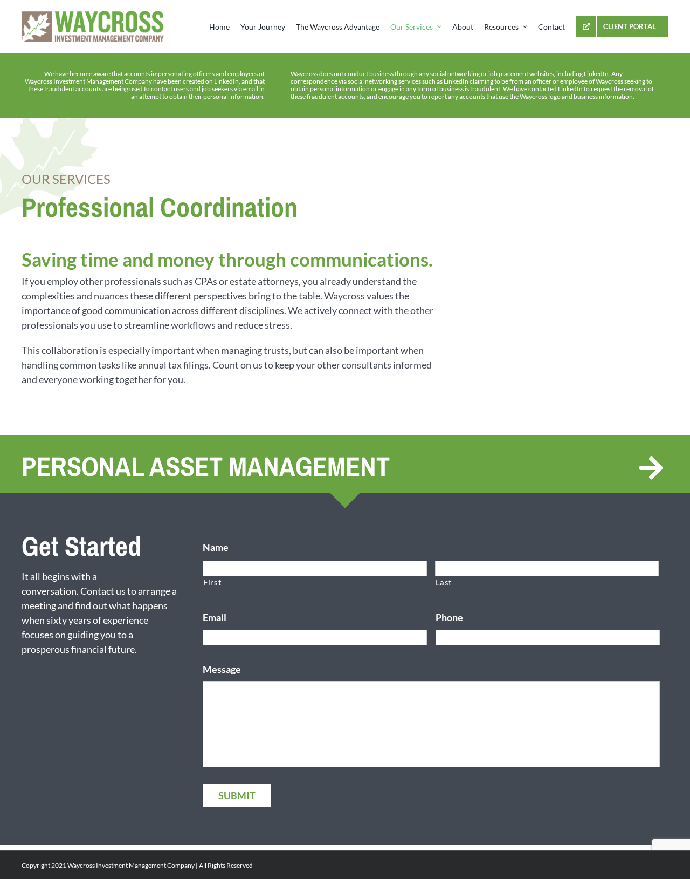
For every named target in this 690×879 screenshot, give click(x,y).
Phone (449, 617)
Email (214, 617)
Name (216, 547)
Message (222, 669)
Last (444, 582)
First (212, 582)
